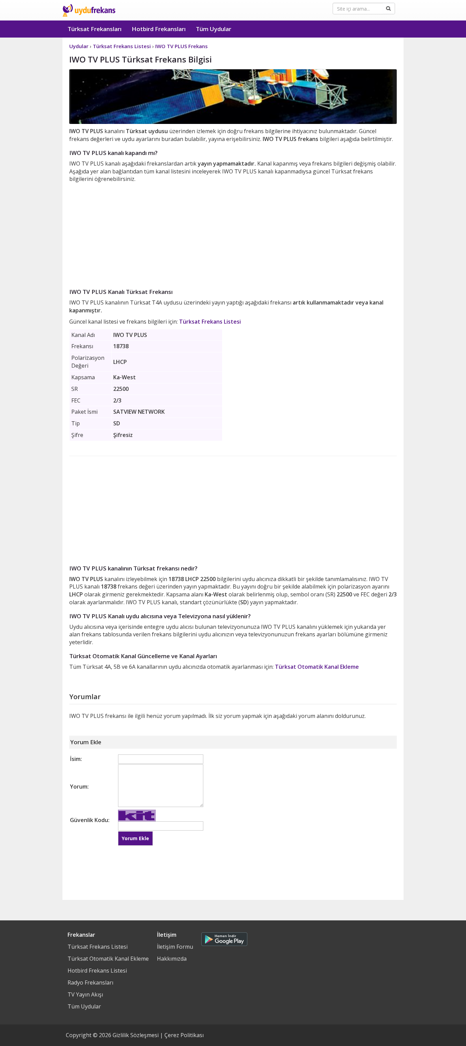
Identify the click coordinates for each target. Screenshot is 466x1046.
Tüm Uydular (213, 29)
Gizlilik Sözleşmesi (136, 1035)
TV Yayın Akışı (85, 994)
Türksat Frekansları (94, 29)
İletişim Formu (175, 946)
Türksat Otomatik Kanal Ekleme (317, 666)
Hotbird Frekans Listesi (97, 970)
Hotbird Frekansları (159, 29)
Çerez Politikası (184, 1035)
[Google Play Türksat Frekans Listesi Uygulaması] (224, 937)
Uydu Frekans (88, 10)
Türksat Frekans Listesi (210, 321)
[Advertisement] (233, 234)
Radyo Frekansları (90, 982)
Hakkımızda (172, 958)
